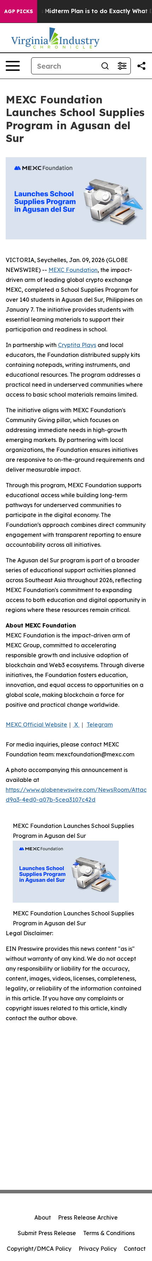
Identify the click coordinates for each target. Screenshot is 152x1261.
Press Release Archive (88, 1217)
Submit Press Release (47, 1233)
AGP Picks (18, 11)
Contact (135, 1248)
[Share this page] (141, 66)
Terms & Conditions (109, 1233)
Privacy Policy (97, 1248)
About (42, 1217)
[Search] (105, 66)
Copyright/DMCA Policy (39, 1248)
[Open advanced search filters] (121, 66)
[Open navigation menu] (13, 66)
